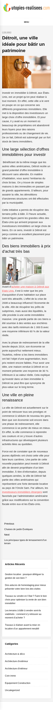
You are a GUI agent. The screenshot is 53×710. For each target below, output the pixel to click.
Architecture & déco (15, 654)
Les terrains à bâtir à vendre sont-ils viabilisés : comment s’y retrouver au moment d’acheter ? (23, 614)
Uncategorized (12, 690)
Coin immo (6, 32)
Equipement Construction (17, 683)
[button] (49, 22)
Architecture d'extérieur (16, 661)
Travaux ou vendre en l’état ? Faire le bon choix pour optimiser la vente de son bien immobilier (26, 599)
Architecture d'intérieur (16, 668)
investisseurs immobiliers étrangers (22, 492)
